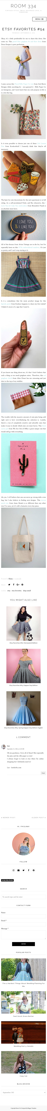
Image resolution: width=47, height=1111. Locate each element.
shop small (27, 590)
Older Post (38, 817)
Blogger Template (32, 1108)
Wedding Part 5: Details (23, 1046)
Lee (8, 746)
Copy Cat (23, 1076)
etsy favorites (16, 590)
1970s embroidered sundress (28, 247)
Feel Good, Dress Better (23, 1016)
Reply (43, 773)
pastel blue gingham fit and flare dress (27, 41)
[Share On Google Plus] (18, 584)
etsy (8, 590)
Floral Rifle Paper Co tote (24, 84)
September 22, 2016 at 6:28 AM (15, 749)
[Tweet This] (9, 584)
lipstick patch (6, 304)
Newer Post (9, 817)
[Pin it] (22, 584)
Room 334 (23, 5)
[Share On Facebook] (13, 584)
